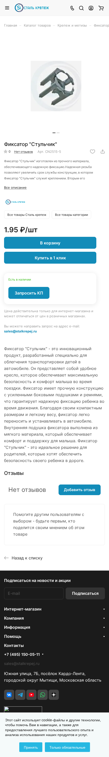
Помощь (12, 636)
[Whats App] (43, 695)
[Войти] (91, 7)
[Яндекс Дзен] (54, 695)
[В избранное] (92, 151)
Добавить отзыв (79, 489)
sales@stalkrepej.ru (20, 331)
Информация (17, 627)
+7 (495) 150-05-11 (22, 654)
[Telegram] (20, 695)
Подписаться (85, 593)
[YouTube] (31, 695)
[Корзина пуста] (101, 7)
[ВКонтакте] (9, 695)
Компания (14, 618)
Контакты (14, 645)
